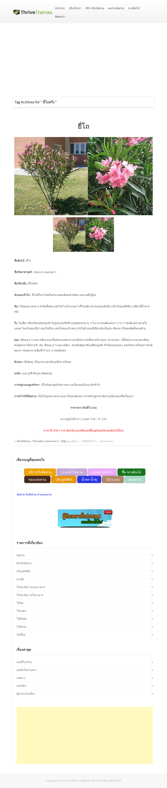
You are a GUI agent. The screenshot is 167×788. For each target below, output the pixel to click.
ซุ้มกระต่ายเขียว (25, 693)
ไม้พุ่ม (63, 441)
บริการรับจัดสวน (94, 8)
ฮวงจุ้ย (20, 579)
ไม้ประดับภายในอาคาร (29, 595)
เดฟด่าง (20, 678)
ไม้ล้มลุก (21, 627)
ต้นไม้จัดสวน (24, 441)
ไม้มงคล (21, 611)
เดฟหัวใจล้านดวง (26, 670)
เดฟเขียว (21, 686)
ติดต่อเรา (60, 16)
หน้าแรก (60, 8)
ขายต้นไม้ (134, 8)
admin (74, 441)
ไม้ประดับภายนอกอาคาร (45, 441)
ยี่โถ (83, 126)
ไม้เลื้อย (20, 634)
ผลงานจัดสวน (116, 8)
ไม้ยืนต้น (21, 619)
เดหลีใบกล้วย (24, 662)
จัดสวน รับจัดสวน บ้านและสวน (34, 494)
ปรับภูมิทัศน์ (23, 571)
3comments (106, 441)
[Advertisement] (83, 53)
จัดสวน (20, 555)
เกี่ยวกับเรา (75, 8)
